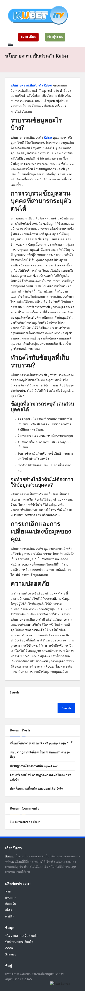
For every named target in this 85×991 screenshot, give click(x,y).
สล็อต (8, 910)
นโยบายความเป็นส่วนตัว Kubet (31, 85)
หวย (8, 891)
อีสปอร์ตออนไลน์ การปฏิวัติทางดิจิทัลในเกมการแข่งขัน (40, 777)
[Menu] (10, 44)
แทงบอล (10, 898)
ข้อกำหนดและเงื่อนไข (19, 942)
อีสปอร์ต (10, 904)
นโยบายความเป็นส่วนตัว (21, 935)
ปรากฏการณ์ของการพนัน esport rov (34, 766)
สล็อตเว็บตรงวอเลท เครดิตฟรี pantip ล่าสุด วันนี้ (41, 743)
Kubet (48, 137)
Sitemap (10, 954)
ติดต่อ (9, 948)
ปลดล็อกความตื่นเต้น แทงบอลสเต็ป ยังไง (36, 788)
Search (14, 692)
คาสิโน (9, 916)
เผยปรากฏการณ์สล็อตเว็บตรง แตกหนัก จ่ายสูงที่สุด (40, 754)
